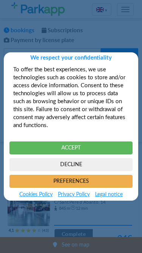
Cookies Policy (36, 194)
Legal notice (109, 194)
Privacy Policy (74, 194)
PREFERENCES (71, 181)
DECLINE (71, 164)
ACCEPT (71, 148)
